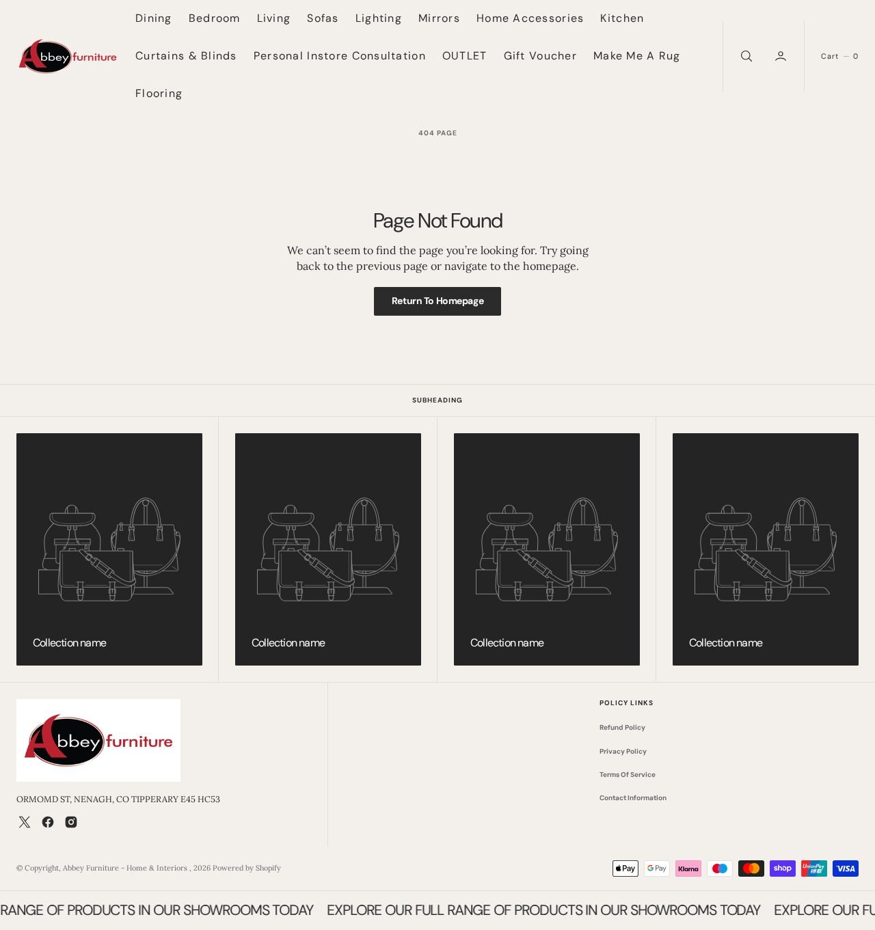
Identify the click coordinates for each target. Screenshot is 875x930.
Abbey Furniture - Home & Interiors (126, 868)
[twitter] (24, 822)
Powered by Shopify (247, 868)
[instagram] (71, 822)
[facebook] (48, 822)
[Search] (745, 56)
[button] (782, 56)
